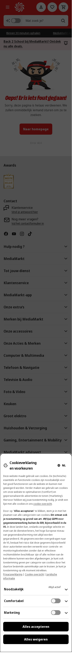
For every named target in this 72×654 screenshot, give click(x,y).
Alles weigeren (36, 639)
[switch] (56, 600)
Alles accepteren (36, 626)
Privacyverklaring (12, 574)
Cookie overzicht (34, 574)
